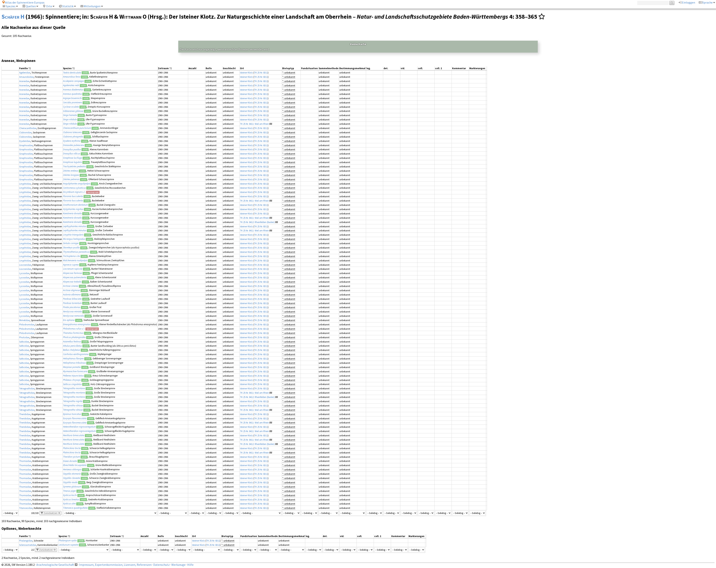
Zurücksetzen (50, 513)
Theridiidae (24, 414)
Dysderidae (24, 140)
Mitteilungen (92, 6)
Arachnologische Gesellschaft (55, 565)
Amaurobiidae (26, 76)
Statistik (67, 6)
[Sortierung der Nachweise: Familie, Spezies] (29, 68)
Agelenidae (24, 72)
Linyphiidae (25, 183)
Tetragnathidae (26, 388)
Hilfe (190, 565)
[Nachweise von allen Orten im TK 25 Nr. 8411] (270, 123)
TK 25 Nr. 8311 (261, 72)
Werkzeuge (178, 565)
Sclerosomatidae (27, 544)
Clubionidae (25, 132)
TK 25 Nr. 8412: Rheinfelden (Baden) (257, 222)
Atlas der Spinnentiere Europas (25, 2)
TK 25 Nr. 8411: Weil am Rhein (254, 123)
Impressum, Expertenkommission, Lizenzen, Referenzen (115, 565)
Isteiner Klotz (246, 72)
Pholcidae (24, 337)
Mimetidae (24, 320)
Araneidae (24, 81)
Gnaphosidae (26, 145)
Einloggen (688, 2)
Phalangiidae (25, 540)
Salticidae (24, 341)
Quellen (31, 6)
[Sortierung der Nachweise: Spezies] (73, 68)
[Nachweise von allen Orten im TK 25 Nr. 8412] (276, 222)
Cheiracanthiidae (27, 128)
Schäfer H (12, 16)
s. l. (74, 191)
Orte (49, 6)
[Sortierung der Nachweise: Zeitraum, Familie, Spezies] (170, 68)
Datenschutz (161, 565)
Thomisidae (25, 460)
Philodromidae (26, 324)
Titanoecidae (25, 507)
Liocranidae (25, 264)
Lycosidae (24, 273)
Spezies (10, 6)
